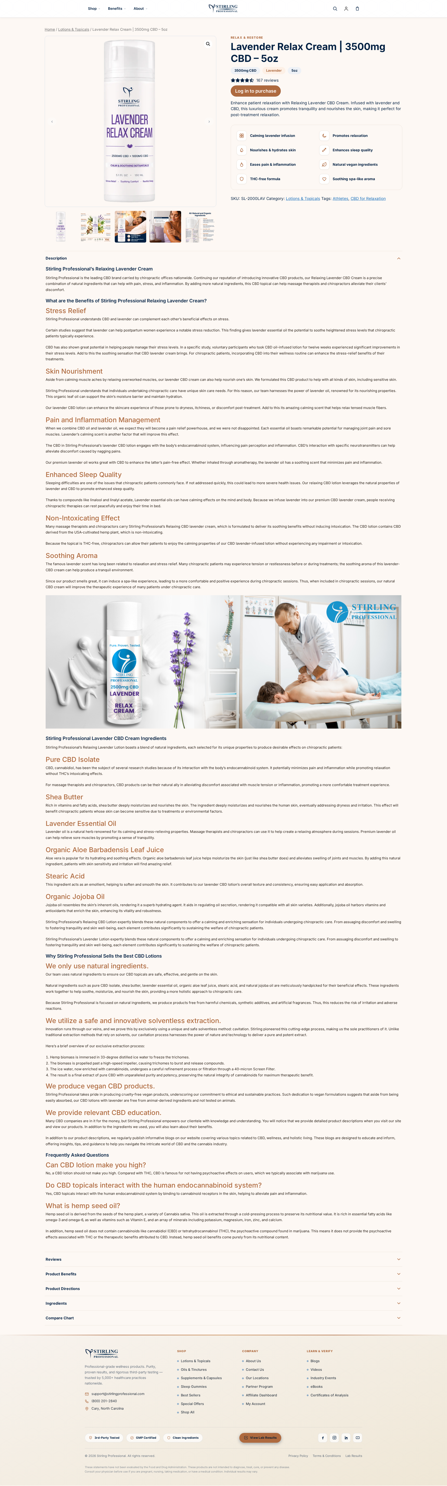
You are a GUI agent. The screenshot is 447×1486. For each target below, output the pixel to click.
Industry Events (323, 1378)
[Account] (346, 9)
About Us (253, 1361)
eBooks (317, 1387)
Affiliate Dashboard (261, 1395)
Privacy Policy (298, 1456)
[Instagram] (334, 1437)
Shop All (187, 1412)
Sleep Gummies (194, 1387)
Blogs (315, 1361)
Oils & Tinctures (194, 1370)
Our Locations (257, 1378)
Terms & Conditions (327, 1456)
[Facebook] (322, 1437)
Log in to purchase (255, 91)
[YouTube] (357, 1437)
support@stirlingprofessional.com (118, 1394)
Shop (92, 8)
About (139, 8)
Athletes (340, 198)
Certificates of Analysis (330, 1395)
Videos (316, 1370)
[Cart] (357, 9)
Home (50, 29)
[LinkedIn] (346, 1437)
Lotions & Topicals (73, 29)
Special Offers (192, 1404)
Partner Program (259, 1387)
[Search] (335, 9)
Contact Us (255, 1370)
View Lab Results (263, 1437)
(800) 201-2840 (104, 1401)
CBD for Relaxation (368, 198)
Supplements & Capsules (201, 1378)
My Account (255, 1404)
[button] (208, 44)
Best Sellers (190, 1395)
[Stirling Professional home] (223, 8)
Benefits (115, 8)
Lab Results (353, 1456)
